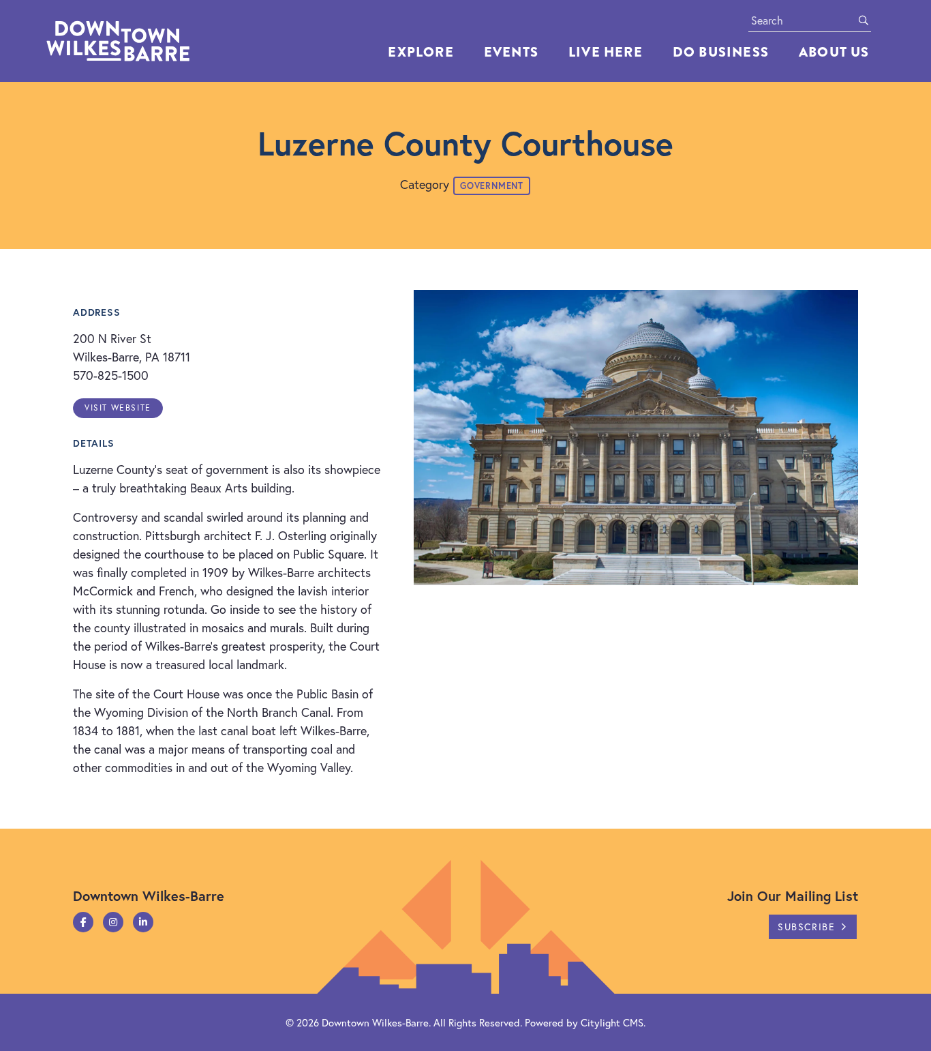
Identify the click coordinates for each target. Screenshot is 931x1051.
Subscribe (806, 926)
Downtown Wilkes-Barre (375, 1022)
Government (491, 186)
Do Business (721, 52)
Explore (420, 52)
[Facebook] (83, 922)
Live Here (605, 52)
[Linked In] (143, 922)
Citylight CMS (612, 1022)
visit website (118, 407)
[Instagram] (113, 922)
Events (511, 52)
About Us (834, 52)
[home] (148, 40)
